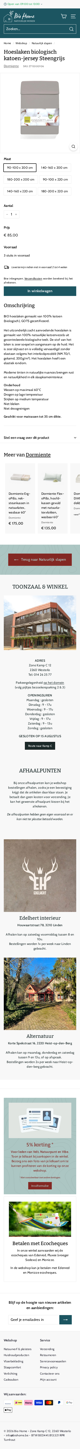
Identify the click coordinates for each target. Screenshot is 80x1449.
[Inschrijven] (65, 1319)
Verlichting (10, 1373)
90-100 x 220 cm (55, 179)
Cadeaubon (11, 1379)
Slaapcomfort (12, 1367)
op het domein (54, 683)
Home (7, 43)
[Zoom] (73, 146)
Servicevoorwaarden (53, 1361)
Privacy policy (49, 1367)
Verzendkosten (33, 278)
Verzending (47, 1349)
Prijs (7, 228)
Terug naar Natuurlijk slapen (43, 559)
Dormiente (11, 66)
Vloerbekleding (13, 1361)
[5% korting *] (40, 1120)
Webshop (21, 43)
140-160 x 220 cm (20, 191)
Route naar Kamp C (40, 745)
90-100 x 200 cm (20, 168)
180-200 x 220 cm (54, 191)
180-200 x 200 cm (20, 179)
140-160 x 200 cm (54, 168)
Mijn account (48, 1379)
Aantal (8, 206)
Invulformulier (40, 1185)
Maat (7, 159)
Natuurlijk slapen (42, 43)
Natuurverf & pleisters (18, 1349)
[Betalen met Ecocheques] (40, 1219)
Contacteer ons (49, 1373)
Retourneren (48, 1355)
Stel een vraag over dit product (26, 438)
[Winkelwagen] (63, 16)
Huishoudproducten (16, 1355)
